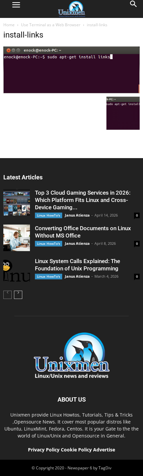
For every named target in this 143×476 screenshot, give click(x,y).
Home (9, 25)
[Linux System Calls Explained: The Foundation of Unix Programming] (16, 270)
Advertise (104, 449)
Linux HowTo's (48, 215)
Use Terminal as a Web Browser (50, 25)
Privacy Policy (44, 449)
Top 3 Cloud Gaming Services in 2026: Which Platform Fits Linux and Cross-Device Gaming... (82, 200)
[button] (133, 9)
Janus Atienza (77, 215)
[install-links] (71, 91)
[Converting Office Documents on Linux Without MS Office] (16, 238)
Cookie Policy (77, 449)
